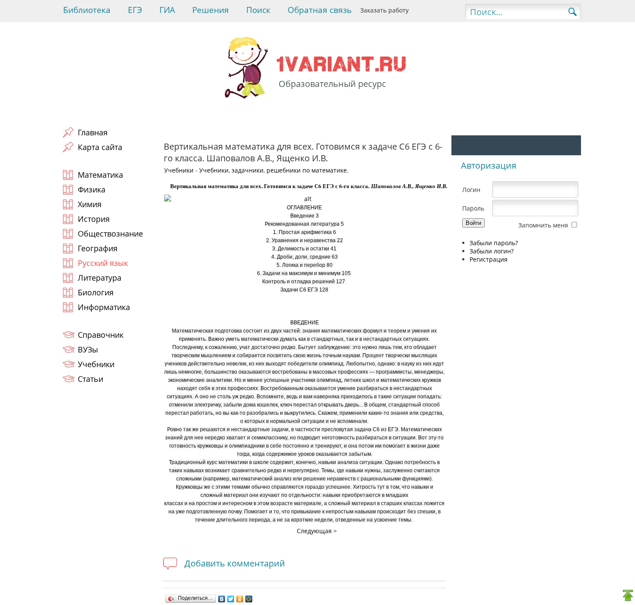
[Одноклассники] (239, 599)
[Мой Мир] (249, 599)
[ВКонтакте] (221, 599)
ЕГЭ (135, 10)
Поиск (258, 10)
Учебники (179, 170)
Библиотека (87, 10)
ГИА (167, 10)
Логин (471, 190)
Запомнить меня (543, 225)
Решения (210, 10)
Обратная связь (320, 10)
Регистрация (489, 259)
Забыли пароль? (494, 243)
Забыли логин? (492, 251)
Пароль (473, 208)
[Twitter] (230, 599)
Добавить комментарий (234, 563)
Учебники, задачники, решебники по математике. (274, 170)
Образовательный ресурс (332, 84)
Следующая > (317, 531)
